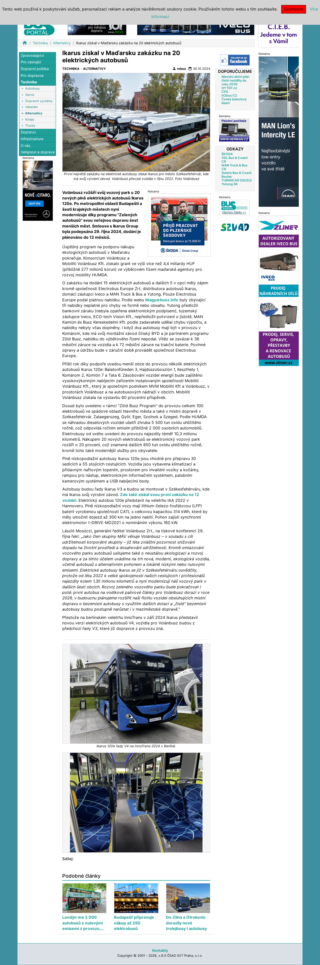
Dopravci (28, 132)
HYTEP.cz (229, 88)
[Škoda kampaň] (179, 225)
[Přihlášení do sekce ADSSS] (235, 227)
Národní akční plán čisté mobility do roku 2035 (236, 80)
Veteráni (31, 107)
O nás (25, 145)
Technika (40, 43)
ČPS (225, 91)
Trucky (30, 125)
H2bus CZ (229, 95)
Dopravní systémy (38, 101)
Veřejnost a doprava (37, 152)
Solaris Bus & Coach (237, 172)
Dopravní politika (35, 69)
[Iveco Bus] (195, 27)
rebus (179, 69)
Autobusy (32, 89)
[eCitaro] (37, 190)
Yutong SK (230, 184)
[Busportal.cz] (39, 26)
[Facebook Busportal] (235, 60)
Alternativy (62, 43)
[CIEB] (278, 33)
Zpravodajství (32, 55)
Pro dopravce (32, 75)
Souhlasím (293, 9)
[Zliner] (278, 290)
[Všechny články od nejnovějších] (234, 207)
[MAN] (278, 131)
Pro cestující (31, 62)
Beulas (227, 176)
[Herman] (234, 130)
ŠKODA (227, 154)
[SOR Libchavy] (97, 27)
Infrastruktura (32, 139)
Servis (29, 95)
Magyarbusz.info (161, 299)
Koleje (29, 119)
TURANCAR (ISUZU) (237, 180)
